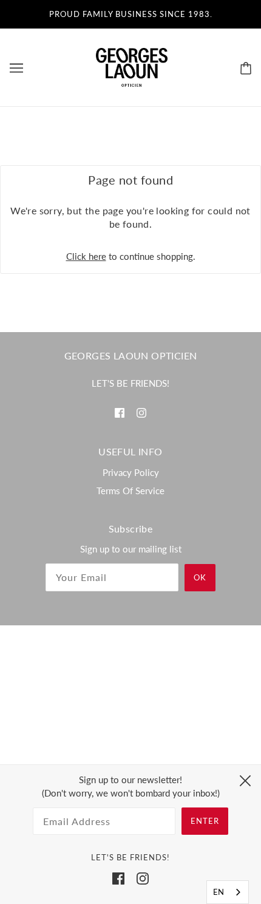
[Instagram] (143, 877)
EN (218, 892)
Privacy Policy (131, 472)
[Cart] (245, 67)
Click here (86, 256)
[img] (119, 412)
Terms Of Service (130, 490)
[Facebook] (118, 877)
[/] (132, 66)
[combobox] (227, 892)
